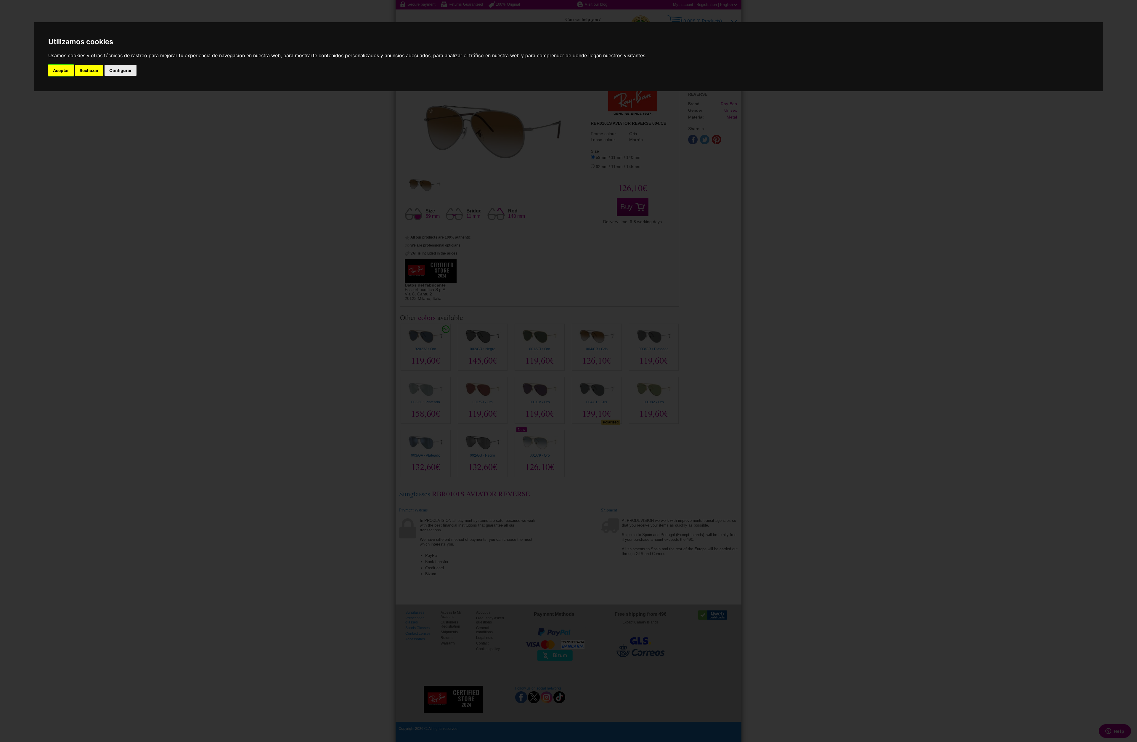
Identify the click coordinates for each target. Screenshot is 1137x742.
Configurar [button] (120, 70)
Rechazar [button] (89, 70)
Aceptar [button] (61, 70)
